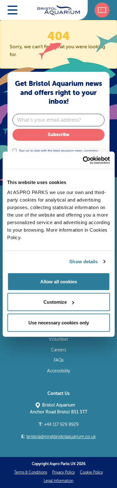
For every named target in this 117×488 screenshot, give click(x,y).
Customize (55, 302)
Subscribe (58, 134)
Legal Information (58, 481)
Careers (58, 350)
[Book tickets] (102, 10)
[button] (12, 10)
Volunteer (58, 339)
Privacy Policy (63, 472)
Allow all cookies (58, 281)
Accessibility (58, 371)
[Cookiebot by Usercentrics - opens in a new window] (83, 160)
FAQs (59, 360)
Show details (83, 261)
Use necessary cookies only (58, 322)
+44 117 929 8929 (59, 424)
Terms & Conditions (30, 472)
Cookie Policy (91, 472)
